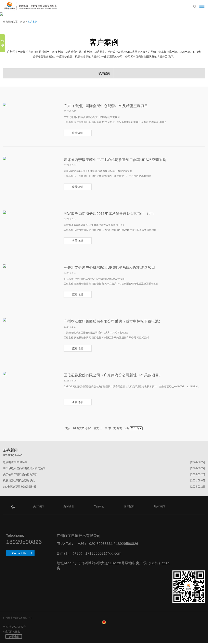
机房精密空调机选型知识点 (19, 480)
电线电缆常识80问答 (15, 462)
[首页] (13, 506)
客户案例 (32, 21)
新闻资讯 (68, 506)
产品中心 (99, 506)
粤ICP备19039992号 (14, 626)
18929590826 (24, 542)
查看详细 (77, 133)
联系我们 (159, 506)
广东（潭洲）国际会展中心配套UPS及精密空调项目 (106, 106)
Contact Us (19, 553)
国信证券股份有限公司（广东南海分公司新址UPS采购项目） (113, 375)
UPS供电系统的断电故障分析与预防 (24, 468)
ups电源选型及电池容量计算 (19, 486)
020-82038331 (101, 544)
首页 (22, 21)
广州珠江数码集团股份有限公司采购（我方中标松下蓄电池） (113, 321)
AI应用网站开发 (11, 631)
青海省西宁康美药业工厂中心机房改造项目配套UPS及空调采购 (115, 160)
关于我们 (38, 506)
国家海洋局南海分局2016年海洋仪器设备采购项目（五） (110, 214)
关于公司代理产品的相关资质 (20, 474)
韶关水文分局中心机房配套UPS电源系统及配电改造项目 (109, 267)
